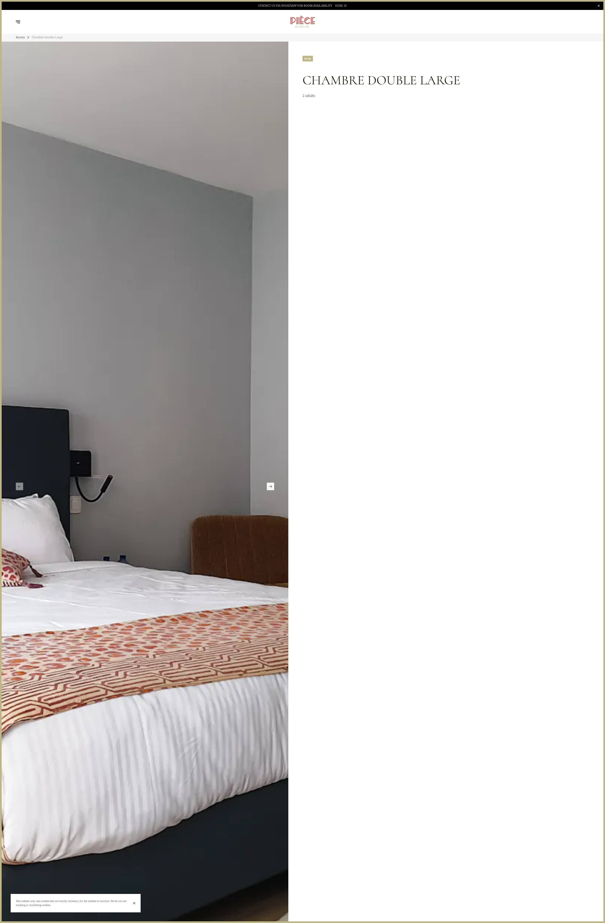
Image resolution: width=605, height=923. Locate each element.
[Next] (270, 486)
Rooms (20, 37)
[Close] (134, 903)
